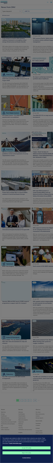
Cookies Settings (26, 457)
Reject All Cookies (26, 452)
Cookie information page (15, 443)
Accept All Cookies (26, 448)
